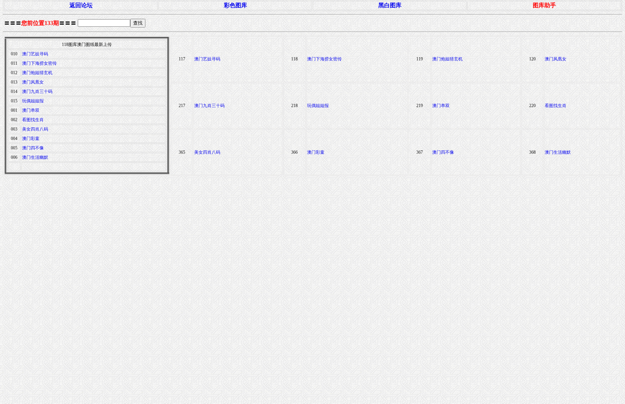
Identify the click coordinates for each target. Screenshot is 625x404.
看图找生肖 (33, 119)
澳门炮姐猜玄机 (37, 72)
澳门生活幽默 (35, 157)
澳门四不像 (33, 147)
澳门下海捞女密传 (39, 63)
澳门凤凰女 (33, 82)
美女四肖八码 (35, 129)
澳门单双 (30, 110)
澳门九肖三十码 (37, 91)
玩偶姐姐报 (33, 100)
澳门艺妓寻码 (35, 53)
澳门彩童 (30, 138)
